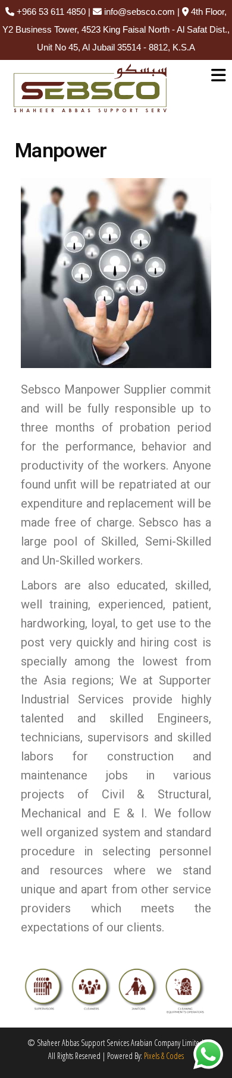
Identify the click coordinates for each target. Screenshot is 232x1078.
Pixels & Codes (164, 1055)
